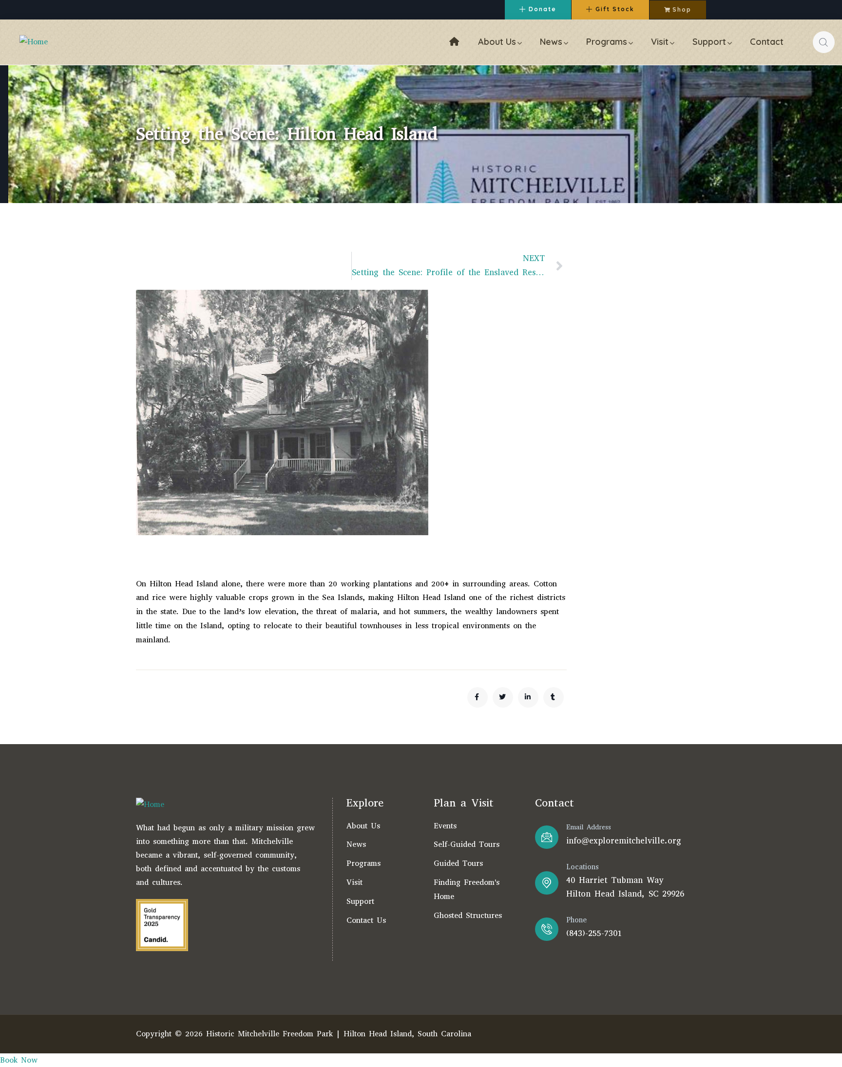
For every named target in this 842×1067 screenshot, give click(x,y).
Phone (576, 920)
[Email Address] (546, 837)
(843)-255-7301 (594, 933)
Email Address (588, 827)
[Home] (33, 42)
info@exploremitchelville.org (623, 840)
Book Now (19, 1060)
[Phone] (546, 929)
